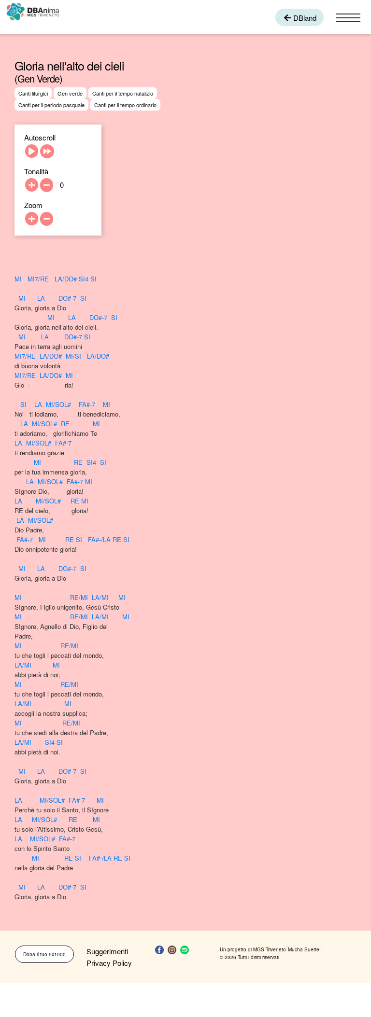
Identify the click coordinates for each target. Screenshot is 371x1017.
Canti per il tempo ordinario (125, 105)
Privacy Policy (109, 963)
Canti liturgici (33, 93)
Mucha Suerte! (304, 949)
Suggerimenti (107, 951)
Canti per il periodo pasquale (51, 105)
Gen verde (70, 93)
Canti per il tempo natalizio (122, 93)
